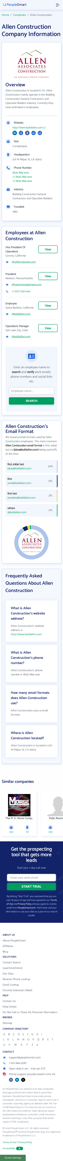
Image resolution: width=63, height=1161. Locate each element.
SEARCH (31, 400)
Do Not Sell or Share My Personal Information (30, 1012)
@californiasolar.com (24, 262)
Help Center (10, 1006)
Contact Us (9, 1001)
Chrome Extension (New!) (17, 990)
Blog (5, 951)
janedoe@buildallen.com (22, 498)
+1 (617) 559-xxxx (21, 291)
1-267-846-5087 (18, 1063)
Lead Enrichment (12, 968)
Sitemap (7, 1023)
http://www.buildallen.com (27, 128)
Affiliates (8, 946)
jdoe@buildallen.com (19, 469)
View (48, 249)
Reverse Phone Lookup (16, 979)
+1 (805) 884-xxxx (22, 177)
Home (5, 15)
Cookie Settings (13, 1157)
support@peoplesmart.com (25, 1057)
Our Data (8, 973)
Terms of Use (9, 1142)
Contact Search (12, 962)
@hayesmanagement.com (26, 285)
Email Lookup (11, 984)
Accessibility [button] (9, 1149)
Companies (19, 15)
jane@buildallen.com (19, 483)
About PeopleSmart (14, 940)
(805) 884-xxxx (20, 173)
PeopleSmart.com (27, 908)
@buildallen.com (21, 314)
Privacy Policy (24, 904)
